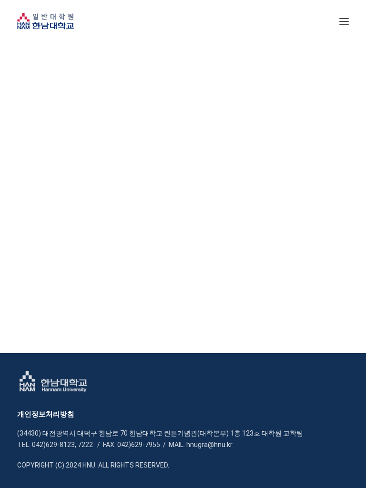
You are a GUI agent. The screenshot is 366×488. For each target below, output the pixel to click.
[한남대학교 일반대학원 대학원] (45, 21)
